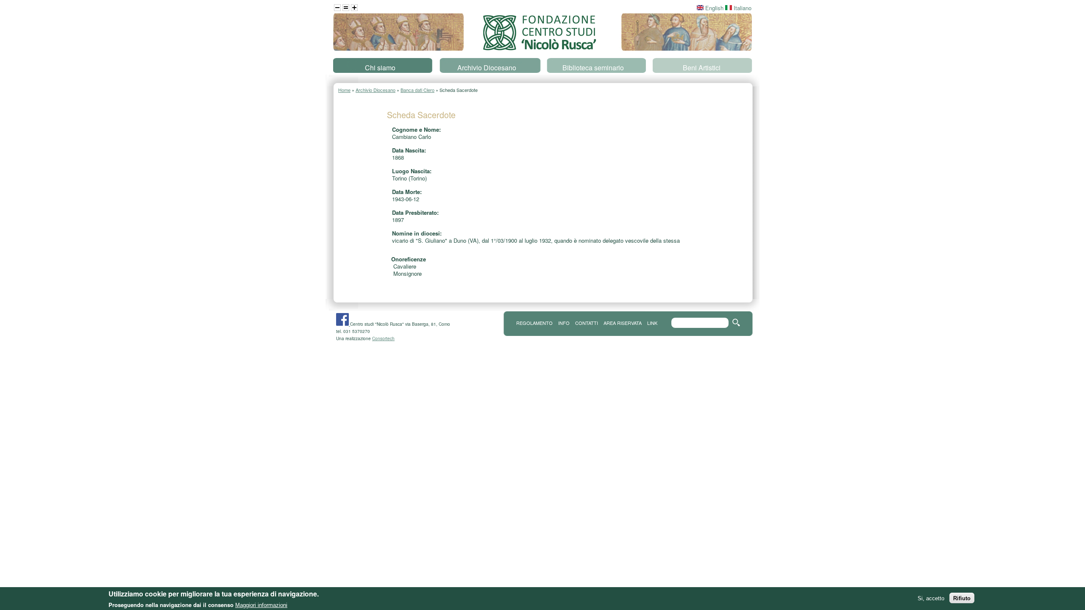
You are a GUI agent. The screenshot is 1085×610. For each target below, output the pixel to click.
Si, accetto (931, 598)
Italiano (741, 8)
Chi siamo (380, 67)
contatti (586, 322)
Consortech (383, 338)
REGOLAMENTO (534, 322)
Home (344, 89)
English (713, 8)
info (564, 322)
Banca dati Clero (417, 89)
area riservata (623, 322)
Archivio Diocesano (486, 67)
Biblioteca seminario (593, 67)
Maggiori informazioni (261, 605)
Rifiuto (962, 598)
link (652, 322)
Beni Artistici (702, 67)
